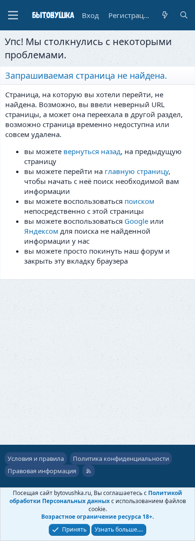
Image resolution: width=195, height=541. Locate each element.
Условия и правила (36, 458)
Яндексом (41, 231)
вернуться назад (92, 151)
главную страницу (136, 171)
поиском (139, 201)
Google (136, 221)
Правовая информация (42, 471)
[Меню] (13, 15)
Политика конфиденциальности (121, 458)
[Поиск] (184, 15)
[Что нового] (165, 15)
